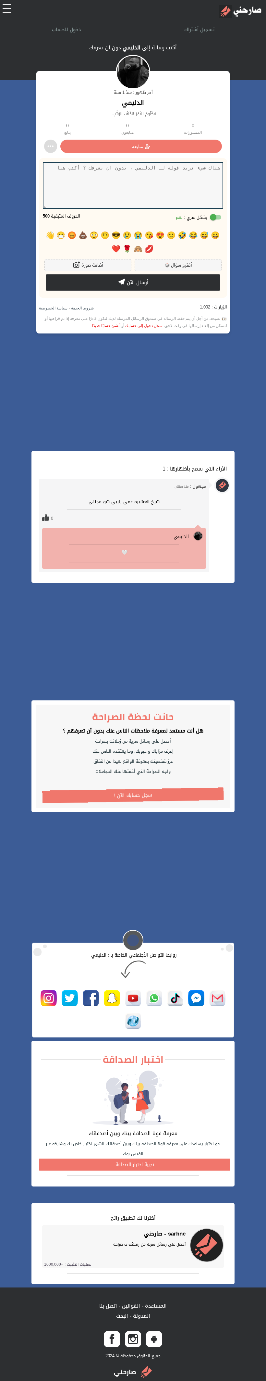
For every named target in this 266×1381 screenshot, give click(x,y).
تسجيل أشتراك (199, 29)
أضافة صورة (91, 265)
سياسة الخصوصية (53, 308)
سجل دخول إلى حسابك (144, 325)
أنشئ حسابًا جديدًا (106, 325)
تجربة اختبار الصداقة (134, 1164)
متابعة (137, 146)
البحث (122, 1316)
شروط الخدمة (82, 308)
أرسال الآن (136, 282)
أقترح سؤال (178, 265)
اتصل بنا (108, 1306)
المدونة (140, 1316)
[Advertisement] (133, 392)
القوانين (130, 1306)
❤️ (116, 249)
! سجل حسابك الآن (133, 795)
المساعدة (155, 1306)
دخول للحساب (66, 29)
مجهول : (190, 486)
